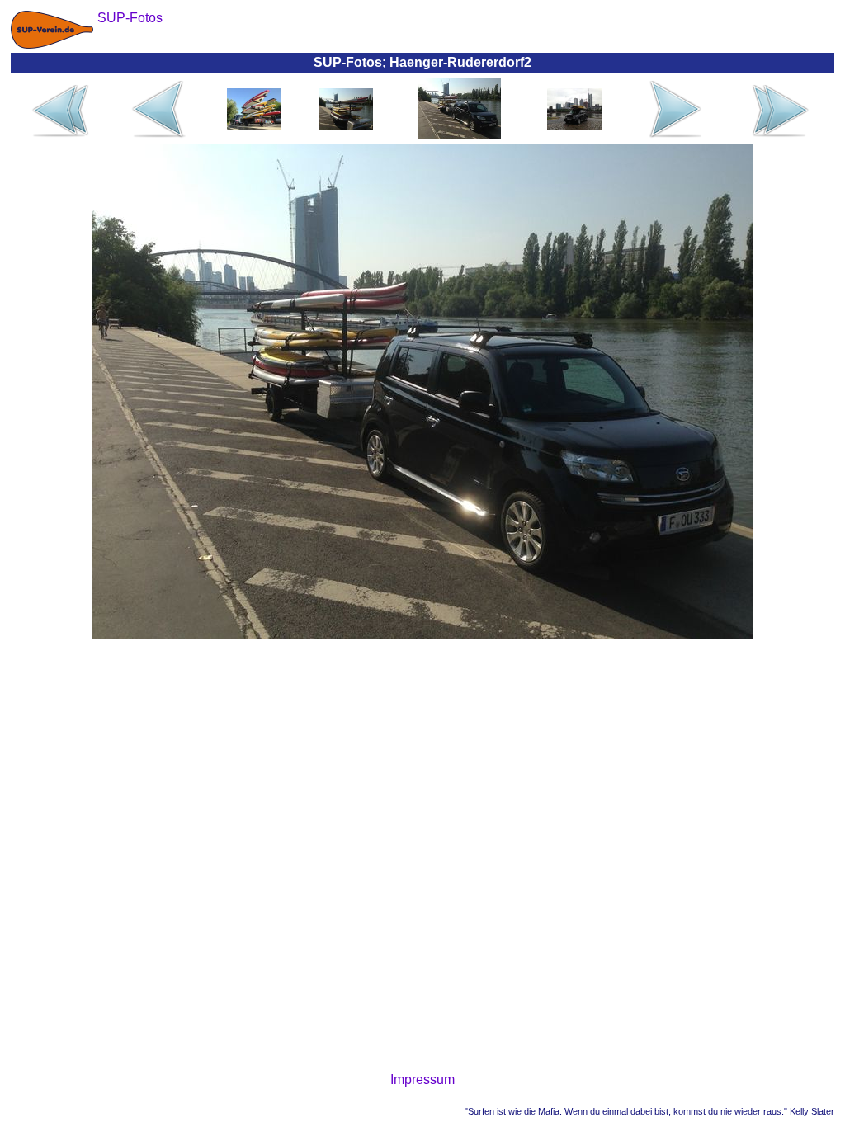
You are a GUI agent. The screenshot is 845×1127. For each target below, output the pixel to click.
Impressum (422, 1080)
